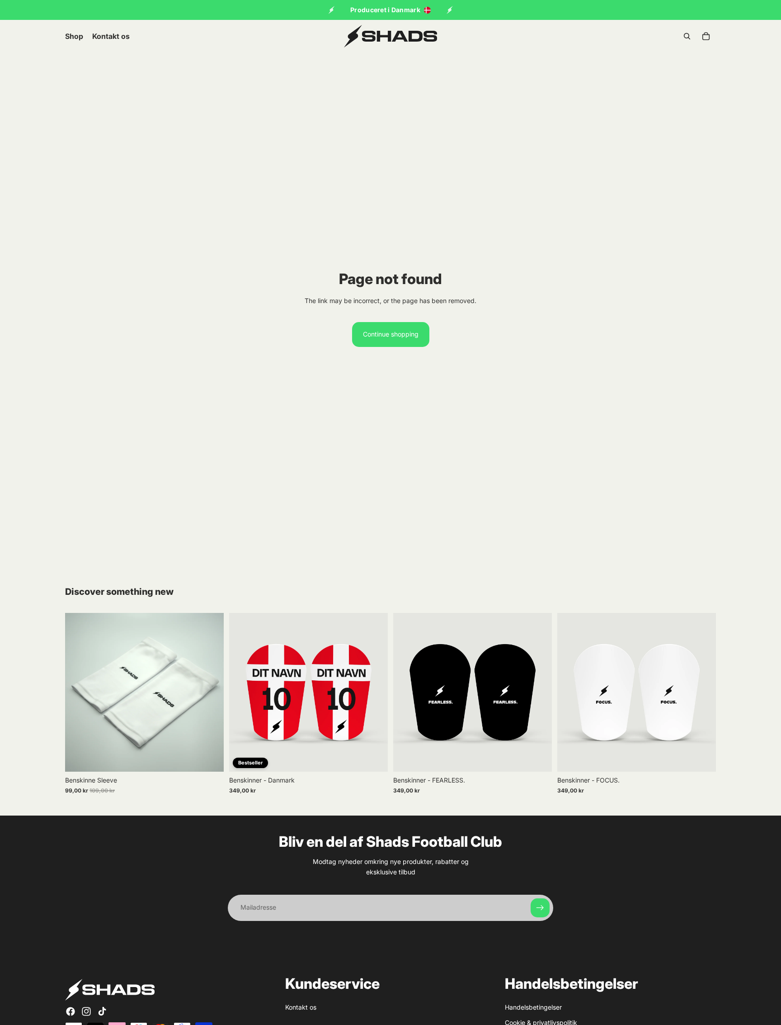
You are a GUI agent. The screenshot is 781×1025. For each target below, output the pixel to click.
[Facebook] (70, 1011)
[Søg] (687, 36)
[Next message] (450, 10)
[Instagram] (86, 1011)
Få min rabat (478, 924)
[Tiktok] (102, 1011)
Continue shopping (391, 334)
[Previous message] (331, 10)
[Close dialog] (552, 761)
